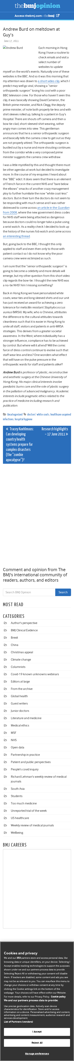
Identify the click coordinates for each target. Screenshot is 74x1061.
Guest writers (19, 703)
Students (16, 796)
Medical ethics (20, 725)
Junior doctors (20, 711)
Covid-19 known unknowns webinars (35, 674)
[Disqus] (37, 516)
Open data (17, 747)
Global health (19, 696)
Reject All (37, 1042)
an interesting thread (16, 236)
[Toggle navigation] (8, 6)
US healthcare (20, 818)
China (14, 645)
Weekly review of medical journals (32, 825)
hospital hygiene (23, 419)
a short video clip (48, 81)
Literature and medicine (26, 718)
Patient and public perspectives (31, 762)
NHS (14, 740)
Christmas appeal (22, 652)
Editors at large (20, 681)
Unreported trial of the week (29, 811)
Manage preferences (37, 1053)
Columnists (18, 667)
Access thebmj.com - (29, 16)
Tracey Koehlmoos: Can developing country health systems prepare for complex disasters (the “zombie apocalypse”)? (20, 444)
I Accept (37, 1031)
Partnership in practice (25, 755)
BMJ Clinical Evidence (24, 630)
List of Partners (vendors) (18, 1021)
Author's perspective (24, 623)
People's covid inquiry (24, 769)
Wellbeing (17, 832)
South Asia (18, 789)
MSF (13, 733)
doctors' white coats (38, 414)
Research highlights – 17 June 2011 (55, 431)
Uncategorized (14, 414)
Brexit (14, 637)
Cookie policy (58, 996)
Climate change (21, 659)
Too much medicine (24, 803)
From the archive (22, 689)
